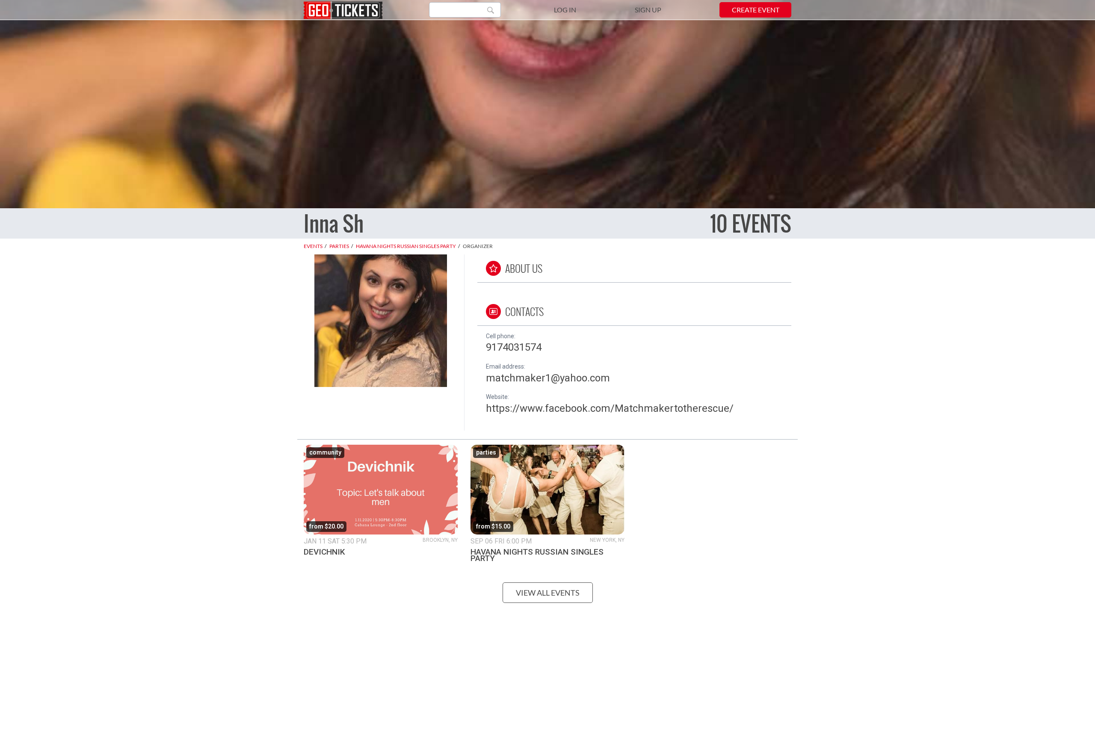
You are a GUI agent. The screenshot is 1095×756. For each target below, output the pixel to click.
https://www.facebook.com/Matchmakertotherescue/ (610, 408)
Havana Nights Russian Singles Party (406, 246)
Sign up (648, 10)
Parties (339, 246)
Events (313, 246)
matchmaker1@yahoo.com (548, 378)
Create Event (755, 10)
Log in (565, 10)
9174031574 (514, 347)
